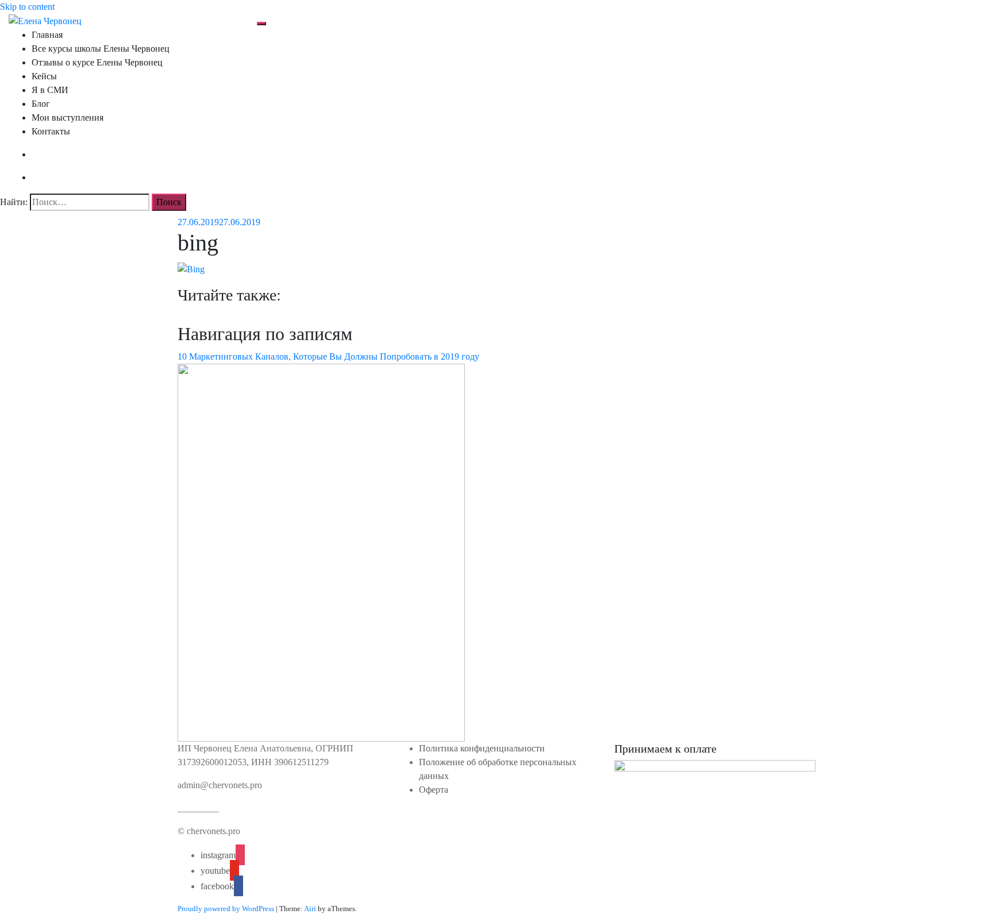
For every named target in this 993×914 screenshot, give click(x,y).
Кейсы (44, 76)
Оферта (433, 790)
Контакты (51, 131)
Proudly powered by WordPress (226, 908)
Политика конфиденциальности (482, 748)
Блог (41, 104)
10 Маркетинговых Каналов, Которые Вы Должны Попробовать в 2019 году (328, 356)
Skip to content (27, 6)
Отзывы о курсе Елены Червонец (97, 62)
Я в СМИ (50, 90)
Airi (310, 908)
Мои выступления (67, 117)
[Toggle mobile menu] (261, 23)
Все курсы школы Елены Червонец (101, 48)
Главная (47, 35)
